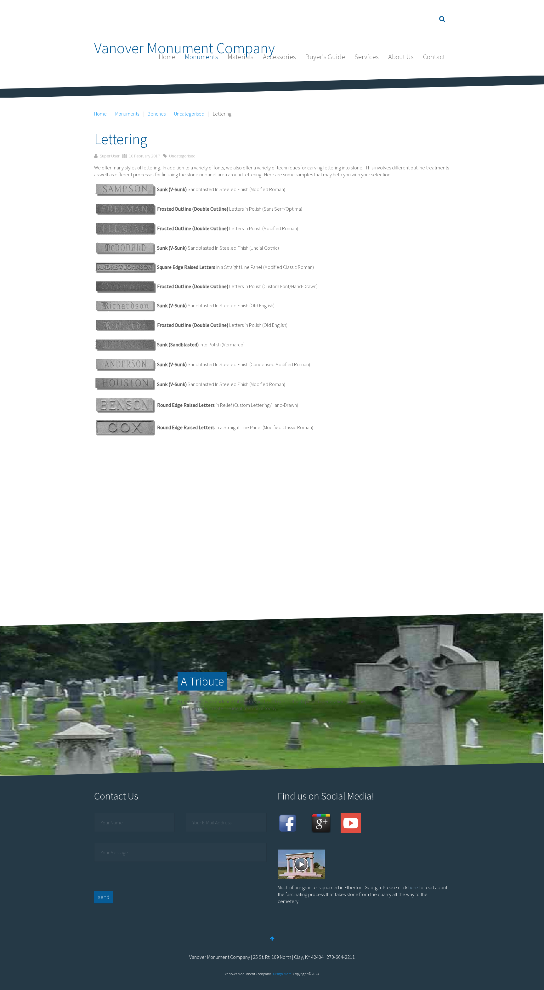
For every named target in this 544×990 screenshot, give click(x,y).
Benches (157, 114)
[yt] (351, 822)
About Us (401, 56)
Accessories (279, 56)
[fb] (288, 822)
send (104, 897)
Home (167, 56)
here (413, 887)
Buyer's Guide (325, 56)
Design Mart (282, 973)
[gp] (321, 822)
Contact (434, 56)
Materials (240, 56)
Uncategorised (189, 114)
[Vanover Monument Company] (184, 19)
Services (366, 56)
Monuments (201, 56)
